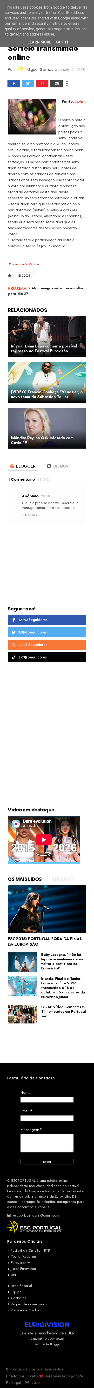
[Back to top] (82, 1376)
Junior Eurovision (23, 1268)
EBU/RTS (80, 102)
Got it (62, 42)
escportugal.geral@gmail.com (35, 1215)
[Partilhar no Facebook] (13, 83)
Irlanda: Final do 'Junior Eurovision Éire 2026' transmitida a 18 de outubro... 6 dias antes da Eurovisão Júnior (63, 987)
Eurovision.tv (20, 1262)
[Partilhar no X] (28, 83)
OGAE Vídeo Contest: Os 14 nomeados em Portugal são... (63, 1011)
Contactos (18, 1298)
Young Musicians (24, 1256)
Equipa (16, 1292)
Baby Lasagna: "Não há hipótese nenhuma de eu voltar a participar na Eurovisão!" (62, 961)
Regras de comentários (29, 1304)
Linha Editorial (21, 1285)
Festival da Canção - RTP (30, 1250)
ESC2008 (24, 276)
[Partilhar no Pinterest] (42, 83)
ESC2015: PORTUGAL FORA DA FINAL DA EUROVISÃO (45, 941)
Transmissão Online (24, 264)
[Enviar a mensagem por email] (56, 83)
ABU (14, 1275)
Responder (29, 515)
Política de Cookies (26, 1310)
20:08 (45, 496)
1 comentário (21, 479)
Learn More (39, 42)
